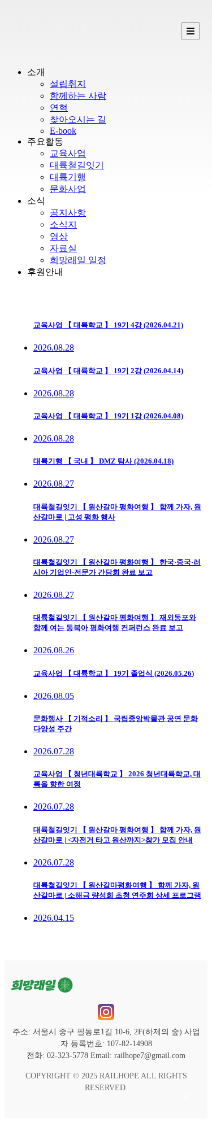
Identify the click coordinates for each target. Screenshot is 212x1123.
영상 (59, 236)
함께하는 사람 (78, 95)
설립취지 (68, 84)
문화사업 (68, 189)
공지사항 (68, 212)
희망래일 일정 (78, 260)
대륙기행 (68, 177)
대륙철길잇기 (77, 165)
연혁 (59, 107)
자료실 (63, 248)
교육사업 (68, 153)
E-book (63, 131)
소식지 (63, 224)
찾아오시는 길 (78, 119)
